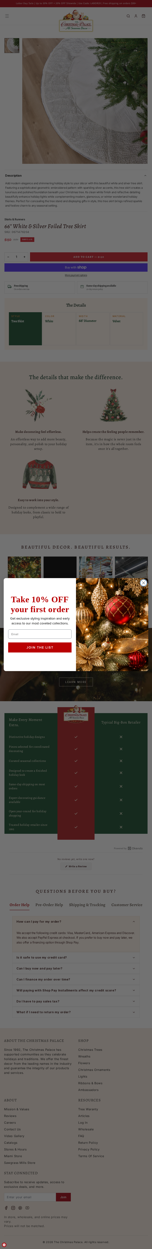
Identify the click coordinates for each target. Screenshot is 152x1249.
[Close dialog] (143, 583)
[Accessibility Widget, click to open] (4, 1244)
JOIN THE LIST (40, 647)
